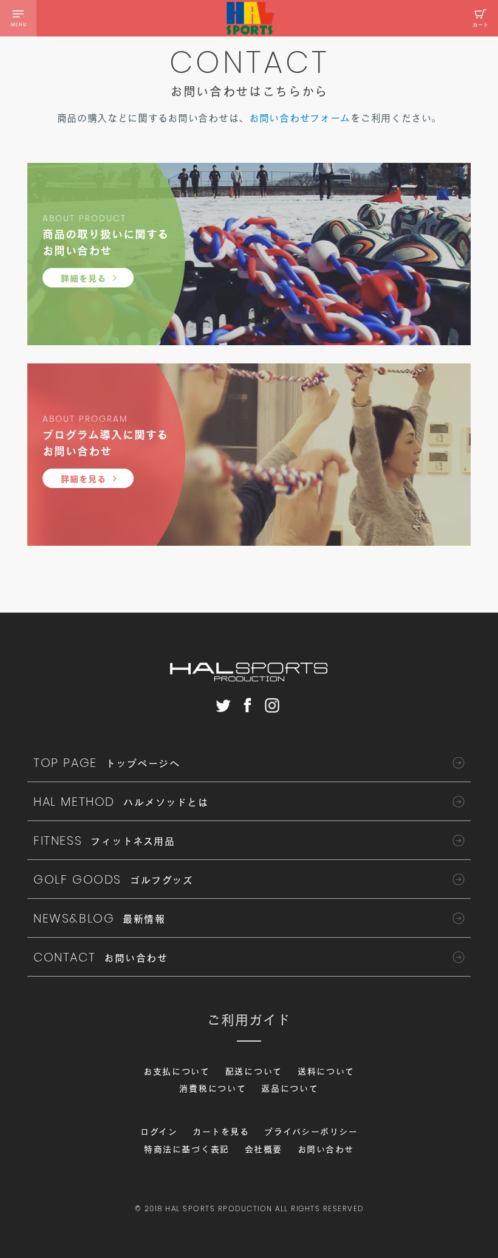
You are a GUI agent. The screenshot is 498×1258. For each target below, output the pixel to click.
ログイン (158, 1131)
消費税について (212, 1088)
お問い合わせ (326, 1149)
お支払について (176, 1071)
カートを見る (221, 1131)
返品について (289, 1088)
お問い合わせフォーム (299, 118)
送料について (326, 1071)
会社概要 (263, 1149)
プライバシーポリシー (311, 1131)
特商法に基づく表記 (187, 1149)
